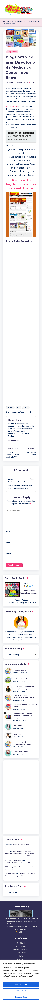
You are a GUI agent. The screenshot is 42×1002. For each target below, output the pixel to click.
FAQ (21, 956)
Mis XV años (18, 725)
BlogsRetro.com (11, 106)
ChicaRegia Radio (28, 590)
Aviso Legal (21, 959)
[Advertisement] (21, 322)
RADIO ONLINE (21, 953)
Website (9, 553)
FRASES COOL (19, 670)
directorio (10, 407)
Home (5, 21)
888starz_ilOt (10, 867)
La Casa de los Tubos (22, 679)
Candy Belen (15, 420)
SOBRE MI (21, 943)
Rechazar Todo (21, 997)
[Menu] (38, 9)
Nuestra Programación (28, 593)
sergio (11, 479)
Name (9, 531)
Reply (32, 479)
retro (18, 407)
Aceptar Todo (21, 985)
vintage (26, 407)
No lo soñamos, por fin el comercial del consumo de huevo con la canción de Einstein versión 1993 (19, 853)
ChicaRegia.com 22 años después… (18, 862)
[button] (13, 440)
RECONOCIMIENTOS (21, 949)
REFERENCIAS (21, 946)
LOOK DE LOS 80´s (21, 752)
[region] (21, 981)
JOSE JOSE (18, 734)
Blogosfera (12, 52)
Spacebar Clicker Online (14, 860)
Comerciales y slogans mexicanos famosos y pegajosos (22, 715)
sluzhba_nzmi (10, 873)
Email (8, 542)
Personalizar (21, 991)
